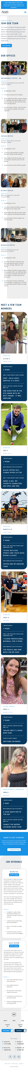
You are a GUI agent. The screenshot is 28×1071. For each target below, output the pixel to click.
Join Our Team (20, 1025)
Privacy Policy (15, 1063)
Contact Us (7, 1025)
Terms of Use (7, 1063)
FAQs (14, 1020)
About (5, 1020)
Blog (22, 1020)
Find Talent (6, 1030)
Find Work (19, 1030)
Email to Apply (14, 874)
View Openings (6, 45)
